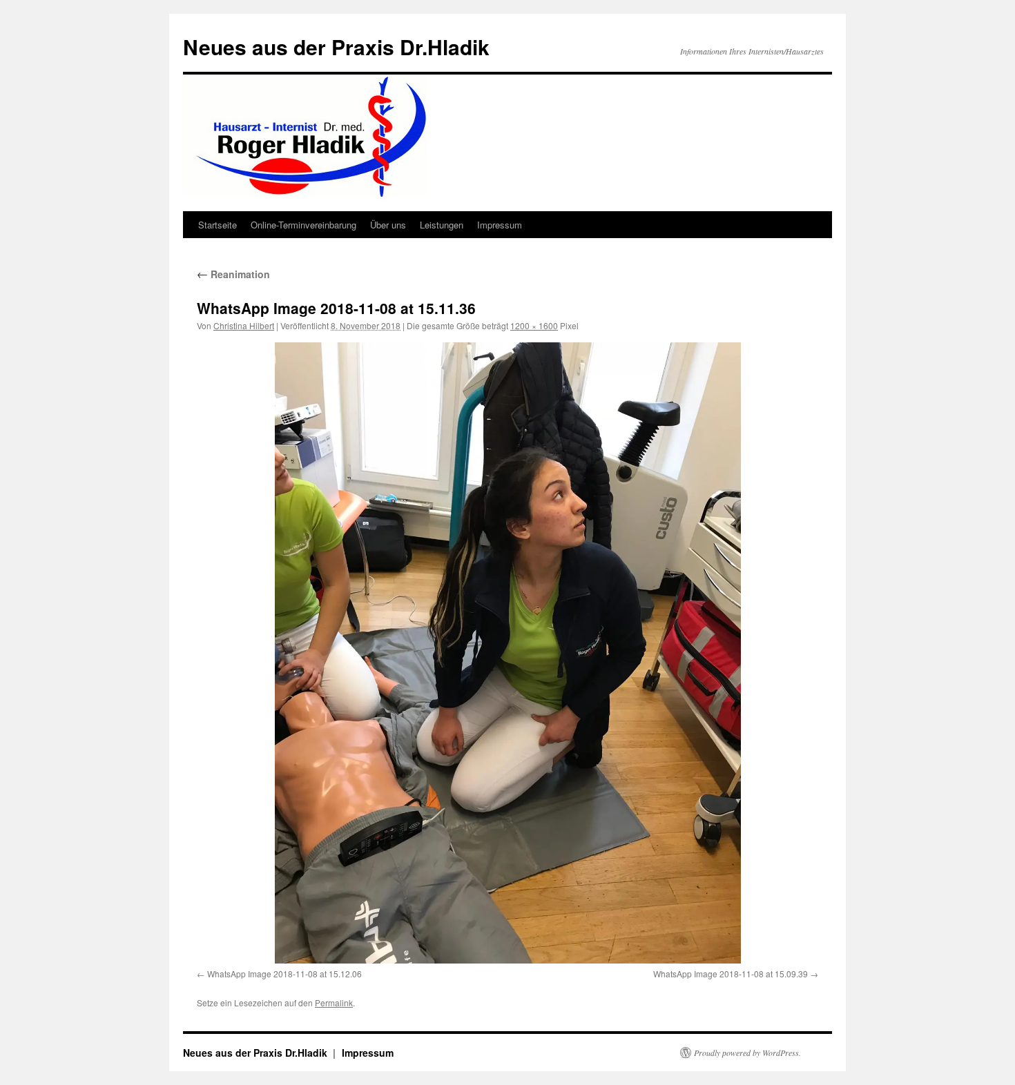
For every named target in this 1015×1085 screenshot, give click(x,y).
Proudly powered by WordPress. (747, 1052)
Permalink (334, 1002)
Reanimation (233, 274)
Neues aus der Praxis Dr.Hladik (336, 46)
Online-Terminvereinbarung (303, 224)
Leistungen (441, 224)
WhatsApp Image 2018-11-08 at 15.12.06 (284, 973)
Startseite (217, 224)
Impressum (499, 224)
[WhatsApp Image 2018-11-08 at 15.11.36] (507, 653)
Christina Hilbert (243, 325)
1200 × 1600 (534, 325)
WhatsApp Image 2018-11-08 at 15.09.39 (730, 973)
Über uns (388, 224)
